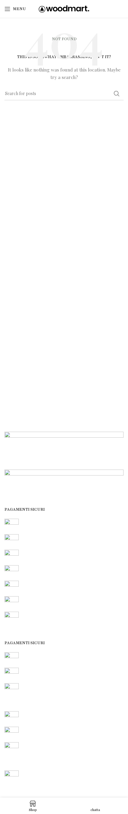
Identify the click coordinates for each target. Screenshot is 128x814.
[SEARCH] (117, 93)
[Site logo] (64, 8)
